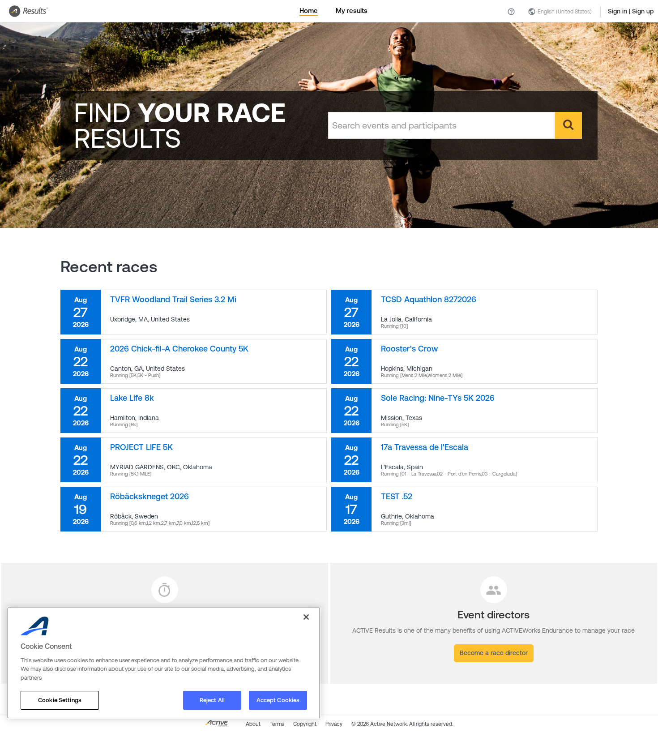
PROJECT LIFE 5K (141, 447)
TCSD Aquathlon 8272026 (428, 299)
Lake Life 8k (132, 398)
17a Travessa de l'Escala (424, 447)
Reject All (212, 700)
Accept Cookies (278, 700)
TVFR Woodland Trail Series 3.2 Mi (173, 299)
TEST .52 (396, 496)
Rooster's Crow (409, 348)
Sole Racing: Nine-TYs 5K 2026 (438, 398)
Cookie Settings (59, 700)
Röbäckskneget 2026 (149, 496)
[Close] (306, 617)
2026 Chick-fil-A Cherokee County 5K (179, 348)
